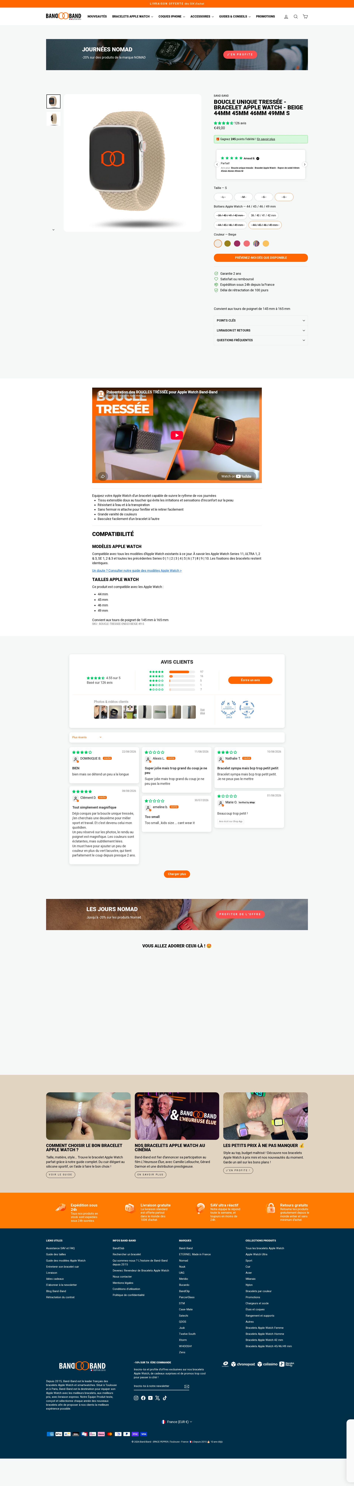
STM (182, 1303)
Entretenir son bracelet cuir (62, 1266)
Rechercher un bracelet (127, 1254)
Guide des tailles (56, 1254)
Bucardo (184, 1285)
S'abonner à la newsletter (61, 1285)
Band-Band (221, 95)
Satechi (183, 1315)
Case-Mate (186, 1309)
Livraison (51, 1272)
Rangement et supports (260, 1315)
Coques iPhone (170, 16)
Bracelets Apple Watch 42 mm (264, 1340)
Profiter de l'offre (240, 914)
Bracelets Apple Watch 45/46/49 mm (269, 1346)
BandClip (184, 1291)
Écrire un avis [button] (250, 680)
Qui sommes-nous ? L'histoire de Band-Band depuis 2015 (140, 1262)
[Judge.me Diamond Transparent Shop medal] (247, 708)
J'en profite (240, 54)
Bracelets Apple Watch (131, 16)
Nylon (249, 1285)
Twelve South (187, 1334)
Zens (182, 1352)
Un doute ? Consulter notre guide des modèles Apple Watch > (137, 570)
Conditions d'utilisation (126, 1289)
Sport (249, 1260)
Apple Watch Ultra (256, 1254)
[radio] (223, 197)
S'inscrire (313, 1471)
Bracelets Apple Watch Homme (265, 1334)
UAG (181, 1272)
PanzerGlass (187, 1297)
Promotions (265, 16)
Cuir (248, 1266)
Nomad (183, 1260)
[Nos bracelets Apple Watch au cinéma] (177, 1116)
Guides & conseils (233, 16)
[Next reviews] (304, 164)
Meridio (183, 1279)
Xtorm (183, 1340)
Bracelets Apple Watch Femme (265, 1327)
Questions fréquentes (235, 340)
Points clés (226, 320)
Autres (250, 1321)
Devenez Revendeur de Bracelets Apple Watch (141, 1270)
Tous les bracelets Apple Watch (265, 1248)
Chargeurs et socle (257, 1303)
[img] (82, 752)
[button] (224, 123)
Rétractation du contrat (60, 1297)
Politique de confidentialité (129, 1295)
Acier (249, 1272)
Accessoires (200, 16)
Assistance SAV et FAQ (60, 1248)
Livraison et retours (233, 330)
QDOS (182, 1321)
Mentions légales (123, 1283)
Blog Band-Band (56, 1291)
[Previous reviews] (217, 164)
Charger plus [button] (177, 874)
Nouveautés (97, 16)
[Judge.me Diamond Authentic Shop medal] (228, 708)
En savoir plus (266, 139)
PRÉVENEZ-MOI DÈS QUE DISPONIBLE (261, 257)
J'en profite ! (238, 1170)
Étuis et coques (255, 1309)
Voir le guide (60, 1174)
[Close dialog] (345, 1424)
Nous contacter (122, 1276)
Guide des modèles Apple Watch (66, 1260)
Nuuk (182, 1266)
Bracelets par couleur (259, 1291)
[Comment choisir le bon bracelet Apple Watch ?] (88, 1116)
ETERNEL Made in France (195, 1254)
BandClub (118, 1248)
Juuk (182, 1327)
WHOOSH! (185, 1346)
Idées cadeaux (55, 1279)
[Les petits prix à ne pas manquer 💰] (265, 1116)
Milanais (251, 1279)
